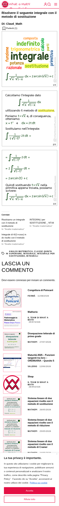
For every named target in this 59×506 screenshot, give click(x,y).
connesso (21, 280)
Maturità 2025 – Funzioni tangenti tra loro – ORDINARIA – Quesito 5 (41, 358)
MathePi (32, 342)
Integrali (32, 256)
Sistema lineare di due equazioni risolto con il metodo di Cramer (40, 444)
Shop (31, 376)
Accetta (29, 490)
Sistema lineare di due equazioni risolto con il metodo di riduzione (40, 422)
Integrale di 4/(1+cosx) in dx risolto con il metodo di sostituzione (14, 237)
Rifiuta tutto (29, 499)
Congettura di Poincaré (40, 290)
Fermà (31, 296)
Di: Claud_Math (12, 23)
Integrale (29, 254)
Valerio (32, 366)
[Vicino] (57, 454)
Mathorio (33, 312)
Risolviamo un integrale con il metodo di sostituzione (13, 222)
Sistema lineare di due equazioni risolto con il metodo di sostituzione (40, 401)
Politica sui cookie (38, 482)
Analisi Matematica (21, 251)
